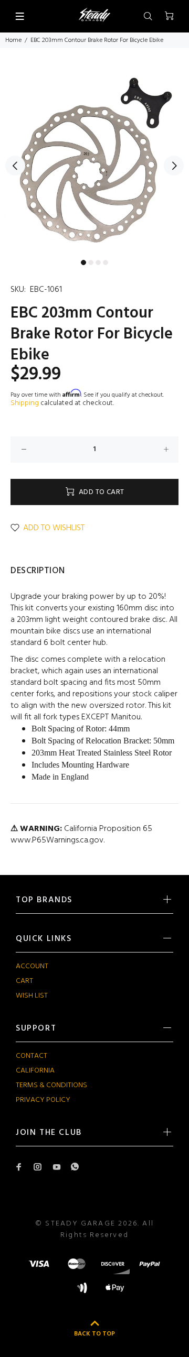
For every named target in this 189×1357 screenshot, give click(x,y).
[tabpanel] (94, 159)
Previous (15, 166)
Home (13, 40)
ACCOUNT (32, 966)
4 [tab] (105, 262)
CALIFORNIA (35, 1071)
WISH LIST (32, 996)
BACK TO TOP (94, 1334)
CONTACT (31, 1056)
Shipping (24, 403)
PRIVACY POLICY (43, 1100)
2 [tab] (90, 262)
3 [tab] (98, 262)
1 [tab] (83, 262)
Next (174, 166)
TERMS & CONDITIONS (51, 1085)
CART (24, 981)
